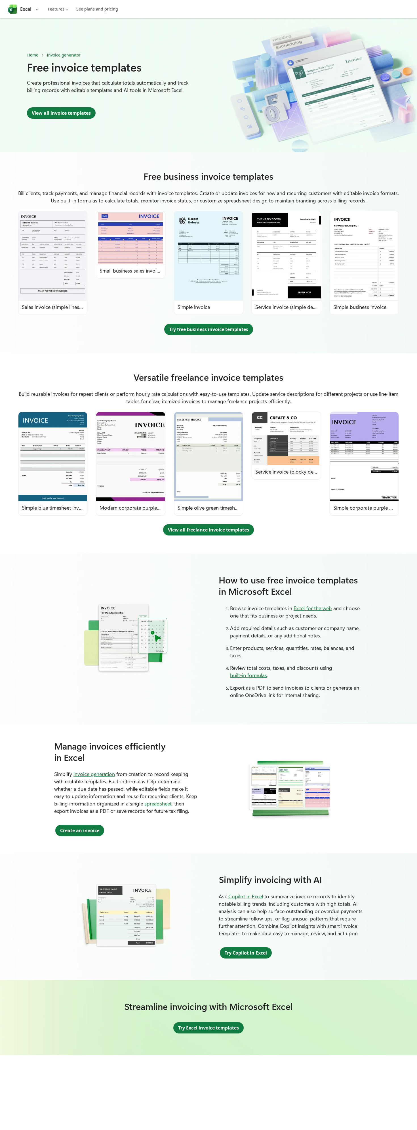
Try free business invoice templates (208, 329)
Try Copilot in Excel (246, 953)
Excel (25, 9)
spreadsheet (158, 803)
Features (56, 9)
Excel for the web (313, 608)
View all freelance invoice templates (208, 530)
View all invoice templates (61, 113)
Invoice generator (64, 55)
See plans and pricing (97, 9)
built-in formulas (248, 675)
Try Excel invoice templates (208, 1028)
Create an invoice (79, 830)
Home (32, 55)
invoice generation (94, 774)
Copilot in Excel (245, 896)
